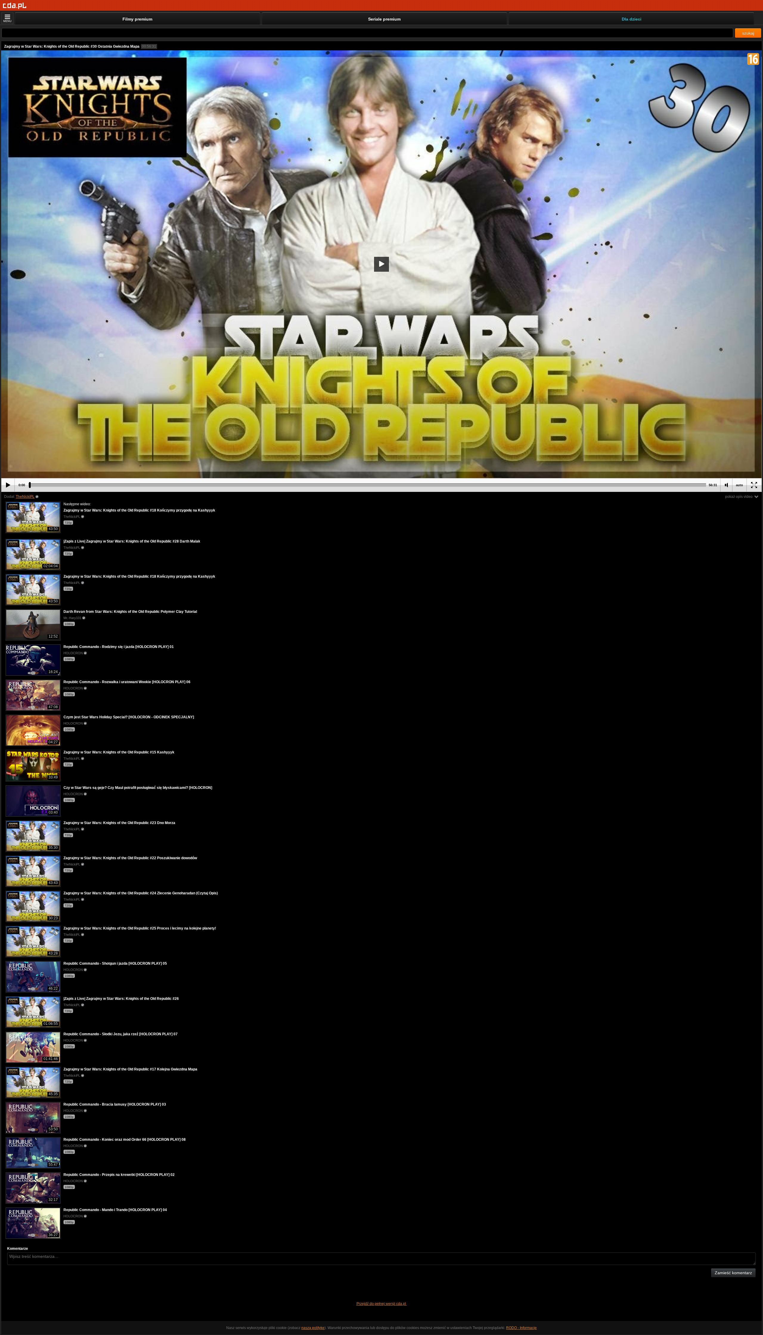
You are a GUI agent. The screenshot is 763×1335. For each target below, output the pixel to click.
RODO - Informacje (521, 1328)
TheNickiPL (25, 497)
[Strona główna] (15, 6)
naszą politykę (313, 1328)
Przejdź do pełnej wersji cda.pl (381, 1304)
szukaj (748, 33)
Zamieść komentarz (733, 1272)
